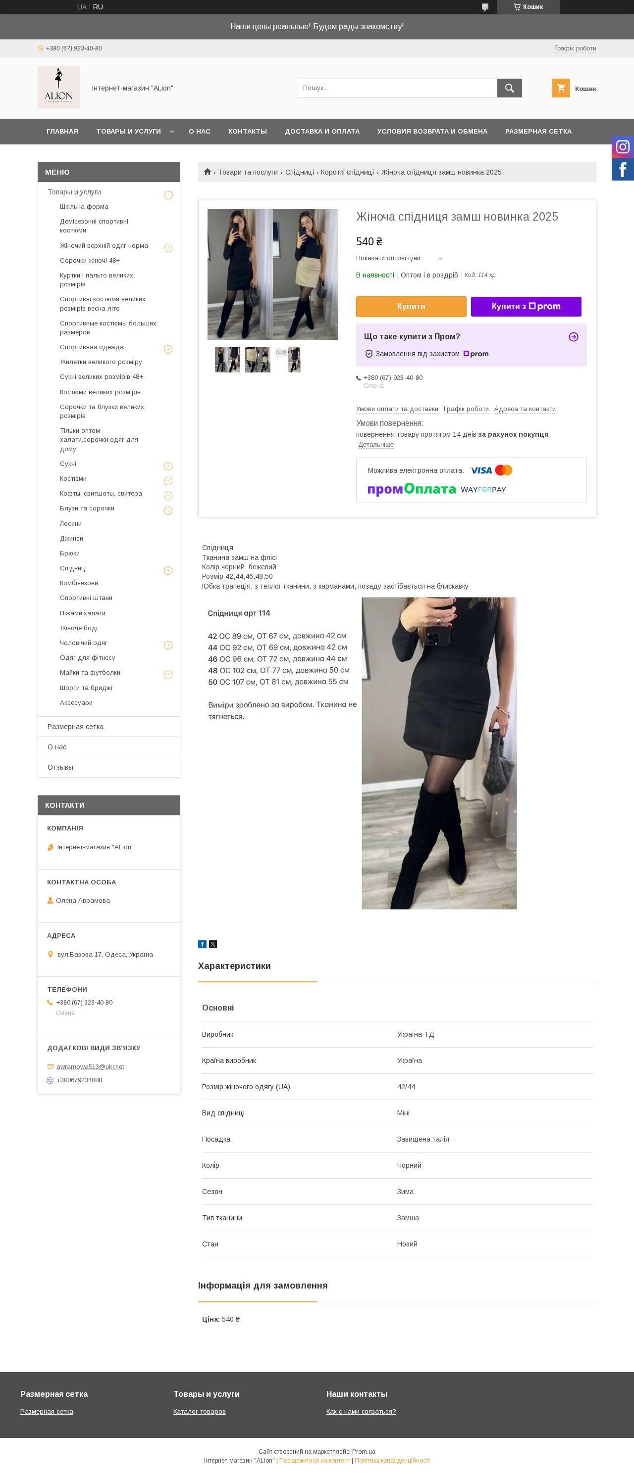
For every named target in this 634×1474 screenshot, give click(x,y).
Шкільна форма (84, 206)
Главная (62, 131)
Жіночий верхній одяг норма (104, 245)
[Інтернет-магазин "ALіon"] (59, 106)
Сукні (68, 463)
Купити (411, 306)
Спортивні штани (86, 597)
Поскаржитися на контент (314, 1460)
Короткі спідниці (347, 172)
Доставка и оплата (322, 131)
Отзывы (60, 767)
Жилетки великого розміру (101, 362)
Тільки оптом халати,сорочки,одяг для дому (99, 439)
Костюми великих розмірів (100, 392)
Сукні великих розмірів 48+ (101, 376)
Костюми (73, 478)
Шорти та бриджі (86, 687)
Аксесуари (76, 702)
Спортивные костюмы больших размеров (108, 328)
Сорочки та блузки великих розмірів (102, 411)
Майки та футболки (90, 672)
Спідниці (299, 172)
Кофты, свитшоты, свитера (101, 493)
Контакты (247, 131)
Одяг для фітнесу (87, 657)
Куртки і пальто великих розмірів (96, 280)
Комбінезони (79, 583)
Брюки (70, 553)
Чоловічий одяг (83, 642)
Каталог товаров (199, 1411)
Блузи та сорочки (87, 508)
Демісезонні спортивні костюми (94, 226)
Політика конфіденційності (392, 1460)
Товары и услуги (128, 131)
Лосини (71, 523)
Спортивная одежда (92, 347)
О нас (200, 131)
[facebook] (202, 946)
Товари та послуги (248, 172)
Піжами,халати (83, 613)
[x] (213, 946)
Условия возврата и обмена (432, 131)
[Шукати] (509, 88)
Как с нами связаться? (361, 1411)
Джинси (71, 538)
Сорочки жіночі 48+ (90, 260)
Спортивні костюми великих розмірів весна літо (103, 303)
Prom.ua (363, 1451)
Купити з (509, 306)
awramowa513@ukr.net (90, 1066)
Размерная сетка (538, 131)
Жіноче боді (79, 628)
